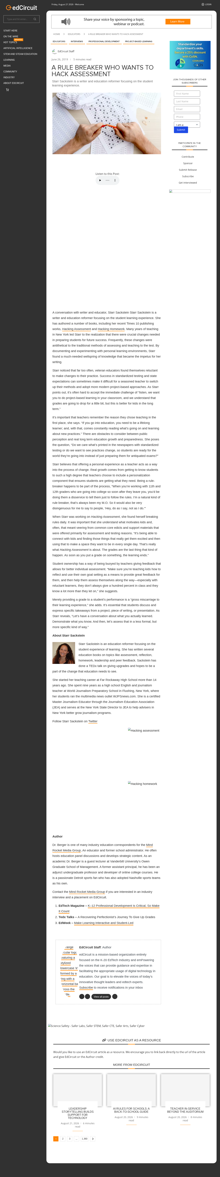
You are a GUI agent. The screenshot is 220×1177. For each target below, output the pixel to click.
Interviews (77, 42)
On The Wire (10, 36)
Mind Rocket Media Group (87, 892)
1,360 (84, 1138)
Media (7, 65)
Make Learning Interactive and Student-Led (103, 923)
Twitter (92, 721)
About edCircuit (13, 83)
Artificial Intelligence (17, 48)
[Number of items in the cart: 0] (7, 90)
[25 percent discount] (190, 43)
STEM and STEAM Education (20, 54)
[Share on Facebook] (67, 162)
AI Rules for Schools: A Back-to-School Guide (131, 1110)
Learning (9, 60)
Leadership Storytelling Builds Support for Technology (78, 1113)
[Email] (114, 996)
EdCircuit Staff (66, 51)
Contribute (188, 156)
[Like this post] (58, 162)
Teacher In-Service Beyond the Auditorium (185, 1110)
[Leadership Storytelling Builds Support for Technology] (77, 1090)
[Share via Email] (116, 162)
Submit (181, 129)
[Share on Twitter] (75, 162)
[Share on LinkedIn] (92, 162)
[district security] (190, 191)
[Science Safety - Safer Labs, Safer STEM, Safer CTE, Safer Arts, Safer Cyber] (96, 1026)
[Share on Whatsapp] (100, 162)
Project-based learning (138, 42)
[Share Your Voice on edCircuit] (131, 17)
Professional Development (104, 42)
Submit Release (188, 169)
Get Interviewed (188, 182)
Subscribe (86, 987)
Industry (9, 77)
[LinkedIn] (81, 996)
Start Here (10, 30)
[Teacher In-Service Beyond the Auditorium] (185, 1090)
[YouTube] (87, 996)
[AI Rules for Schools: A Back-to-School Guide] (131, 1090)
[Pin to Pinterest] (83, 162)
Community (10, 71)
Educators (74, 34)
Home (56, 34)
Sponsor (188, 163)
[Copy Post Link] (108, 162)
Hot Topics (13, 42)
